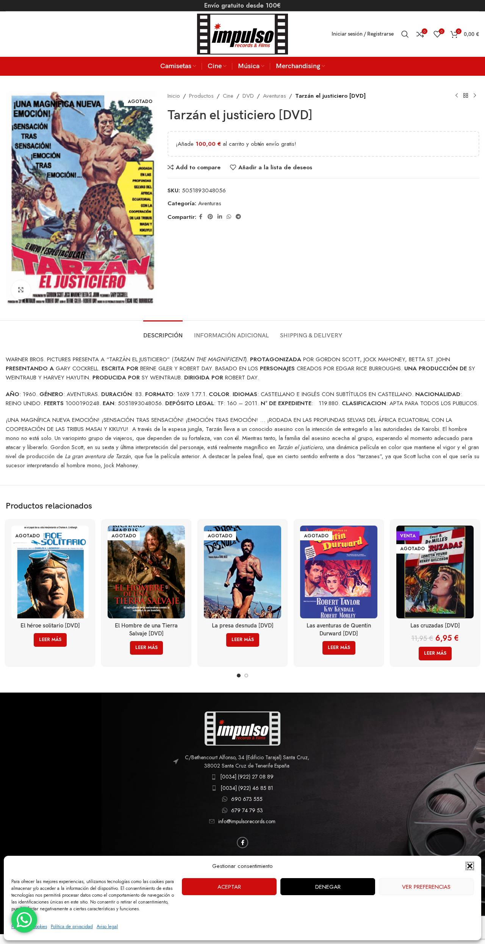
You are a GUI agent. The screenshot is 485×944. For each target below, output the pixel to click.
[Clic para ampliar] (20, 289)
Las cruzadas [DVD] (435, 625)
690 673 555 (247, 799)
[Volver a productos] (465, 95)
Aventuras (274, 96)
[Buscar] (405, 34)
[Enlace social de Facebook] (200, 217)
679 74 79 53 (247, 810)
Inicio (173, 96)
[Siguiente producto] (474, 95)
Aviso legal (107, 926)
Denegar (328, 887)
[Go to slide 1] (239, 675)
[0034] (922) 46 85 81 (247, 788)
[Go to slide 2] (246, 675)
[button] (470, 866)
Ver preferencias (426, 887)
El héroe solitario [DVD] (50, 625)
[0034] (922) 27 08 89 (247, 776)
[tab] (163, 331)
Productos (201, 96)
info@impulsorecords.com (246, 821)
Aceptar (229, 887)
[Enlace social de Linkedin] (219, 217)
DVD (248, 96)
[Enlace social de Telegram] (238, 217)
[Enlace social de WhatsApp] (228, 217)
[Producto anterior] (456, 95)
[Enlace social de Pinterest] (210, 217)
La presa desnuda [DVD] (243, 625)
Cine (228, 96)
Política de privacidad (72, 926)
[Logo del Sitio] (242, 33)
